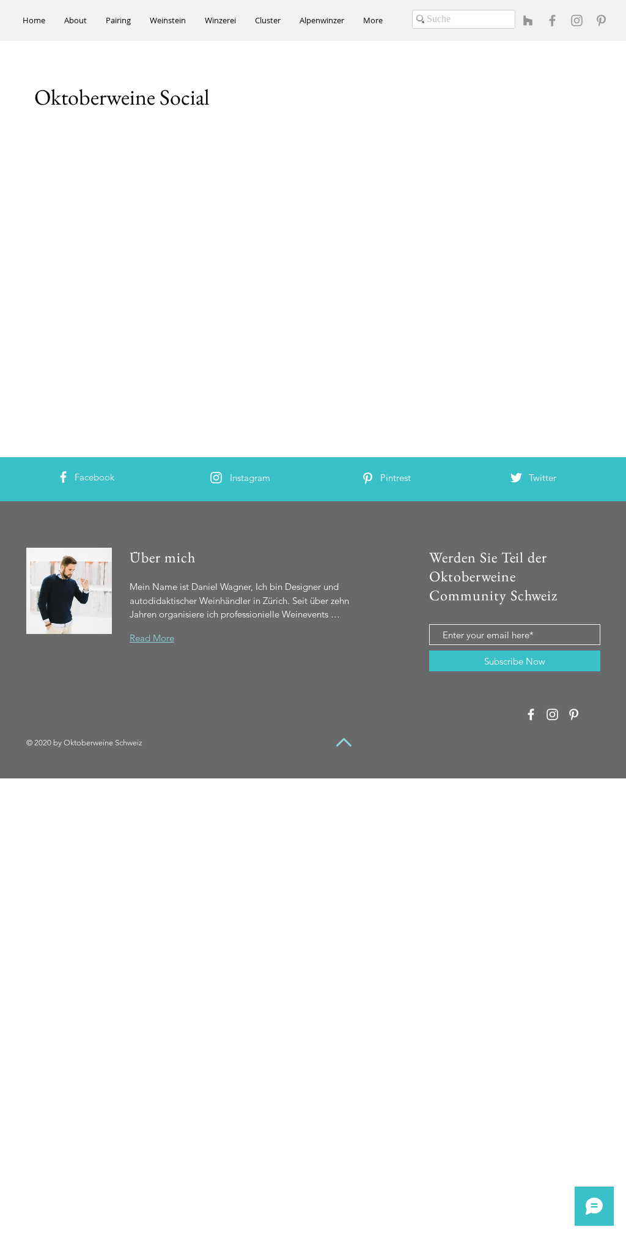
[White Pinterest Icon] (367, 478)
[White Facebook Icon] (63, 477)
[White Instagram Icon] (216, 477)
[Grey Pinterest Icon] (601, 20)
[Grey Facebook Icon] (552, 20)
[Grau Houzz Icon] (528, 20)
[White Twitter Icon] (516, 477)
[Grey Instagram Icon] (576, 20)
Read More (152, 638)
